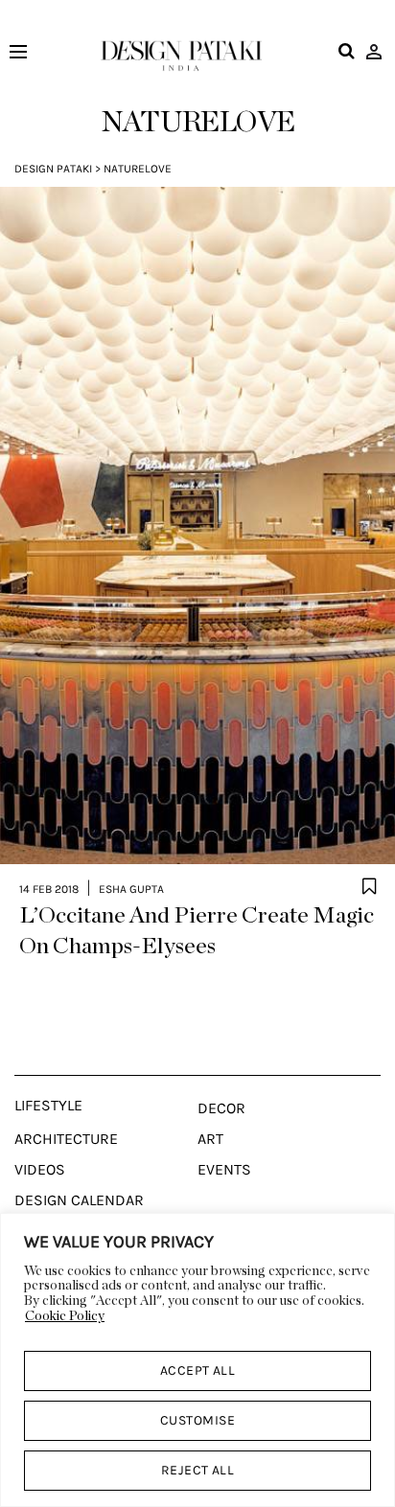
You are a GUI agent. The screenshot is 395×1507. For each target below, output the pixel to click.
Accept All (198, 1370)
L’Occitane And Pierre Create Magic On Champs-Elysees (196, 931)
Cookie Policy (65, 1316)
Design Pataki (53, 168)
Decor (221, 1108)
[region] (197, 1360)
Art (210, 1139)
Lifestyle (48, 1105)
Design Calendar (79, 1200)
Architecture (66, 1139)
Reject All (198, 1470)
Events (224, 1169)
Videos (39, 1169)
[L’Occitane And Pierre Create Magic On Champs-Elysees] (197, 526)
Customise (197, 1420)
